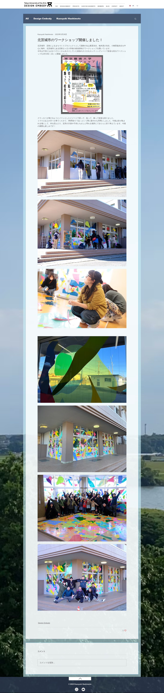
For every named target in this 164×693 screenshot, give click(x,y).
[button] (135, 19)
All (27, 18)
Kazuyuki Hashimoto (68, 18)
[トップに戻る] (80, 678)
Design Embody (42, 18)
